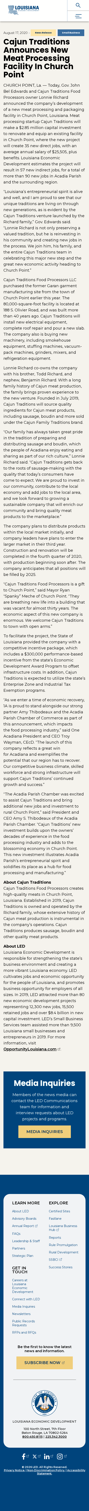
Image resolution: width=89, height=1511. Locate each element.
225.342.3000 (56, 1437)
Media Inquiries (44, 1131)
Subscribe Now (48, 1362)
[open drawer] (78, 16)
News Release (43, 32)
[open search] (78, 5)
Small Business (71, 32)
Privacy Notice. (14, 1470)
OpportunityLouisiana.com (31, 1049)
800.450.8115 (32, 1437)
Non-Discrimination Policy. (46, 1470)
